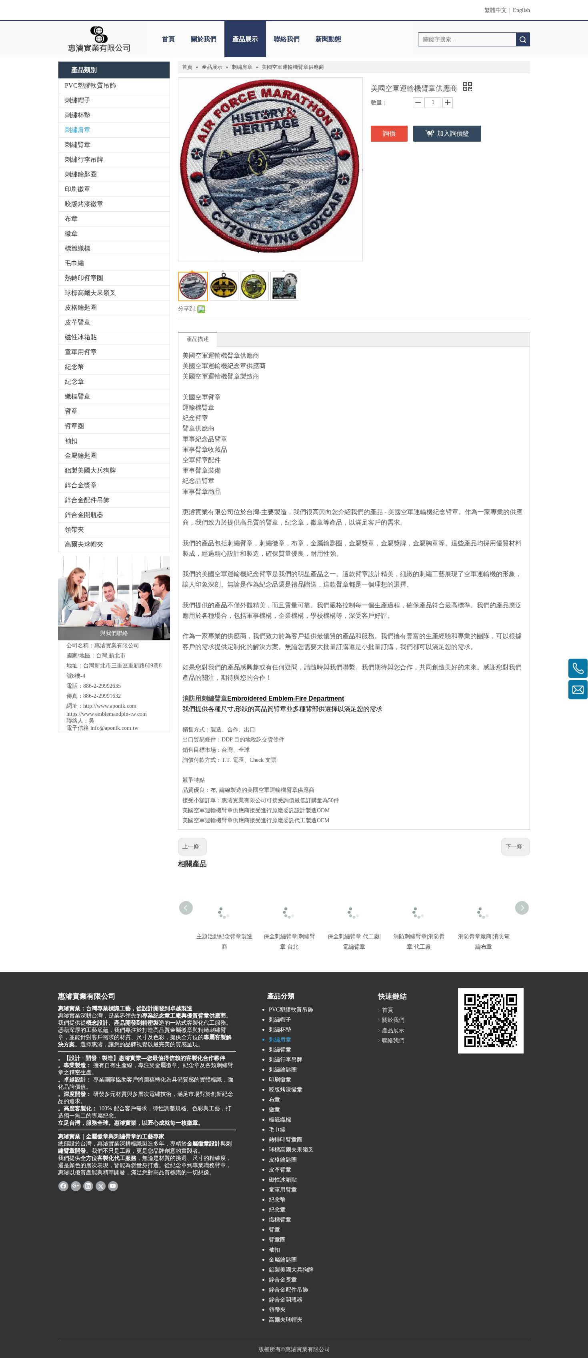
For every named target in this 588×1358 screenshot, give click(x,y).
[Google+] (76, 1186)
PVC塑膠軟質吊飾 (90, 85)
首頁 (168, 39)
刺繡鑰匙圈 (81, 174)
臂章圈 (74, 426)
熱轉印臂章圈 (84, 277)
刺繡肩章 (77, 129)
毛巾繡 (74, 263)
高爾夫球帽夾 (84, 544)
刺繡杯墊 (77, 115)
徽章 (71, 233)
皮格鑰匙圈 (81, 307)
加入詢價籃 (453, 133)
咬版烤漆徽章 (84, 203)
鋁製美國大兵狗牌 (90, 470)
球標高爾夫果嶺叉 (90, 292)
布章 (71, 218)
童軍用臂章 (81, 352)
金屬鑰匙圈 (81, 455)
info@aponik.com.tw (114, 728)
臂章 (71, 411)
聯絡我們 (287, 39)
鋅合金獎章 (81, 485)
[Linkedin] (88, 1186)
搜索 (523, 39)
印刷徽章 (77, 189)
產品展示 (245, 39)
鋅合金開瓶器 (84, 514)
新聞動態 (328, 39)
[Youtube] (113, 1186)
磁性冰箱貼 (81, 337)
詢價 (389, 133)
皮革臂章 (77, 322)
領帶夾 (74, 529)
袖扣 (71, 440)
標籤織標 (77, 248)
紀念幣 (74, 366)
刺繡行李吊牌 (84, 159)
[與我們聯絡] (114, 598)
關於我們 (203, 39)
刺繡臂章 (77, 144)
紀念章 (74, 381)
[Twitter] (101, 1186)
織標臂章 (77, 396)
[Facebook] (63, 1186)
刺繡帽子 (77, 100)
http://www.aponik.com (109, 706)
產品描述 (197, 339)
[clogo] (99, 39)
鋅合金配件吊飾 (87, 500)
